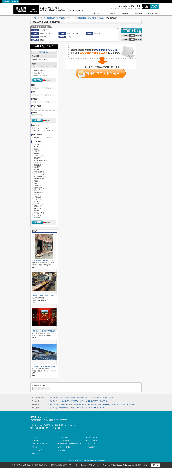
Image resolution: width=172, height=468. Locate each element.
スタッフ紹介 (92, 440)
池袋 (78, 408)
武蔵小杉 (62, 408)
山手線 (62, 404)
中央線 (56, 404)
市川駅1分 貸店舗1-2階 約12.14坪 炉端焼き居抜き (48, 295)
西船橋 (96, 408)
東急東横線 (107, 404)
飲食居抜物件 (64, 440)
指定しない (37, 128)
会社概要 (35, 440)
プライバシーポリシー (40, 444)
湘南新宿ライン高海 (79, 404)
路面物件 (63, 450)
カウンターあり (40, 174)
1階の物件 (38, 190)
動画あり (49, 137)
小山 (101, 401)
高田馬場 (84, 408)
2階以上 (37, 195)
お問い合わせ (92, 437)
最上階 (37, 201)
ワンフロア (38, 204)
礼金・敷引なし (39, 73)
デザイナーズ (39, 213)
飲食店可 (37, 144)
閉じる (155, 465)
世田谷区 (84, 398)
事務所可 (37, 211)
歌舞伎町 (91, 401)
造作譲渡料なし (40, 188)
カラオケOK (39, 178)
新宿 (97, 401)
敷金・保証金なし (40, 71)
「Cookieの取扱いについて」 (125, 465)
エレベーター (39, 208)
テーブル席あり (40, 176)
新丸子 (68, 408)
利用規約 (35, 447)
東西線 (68, 404)
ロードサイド (39, 185)
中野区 (50, 398)
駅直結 (37, 149)
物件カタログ (37, 453)
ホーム (34, 437)
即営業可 (37, 167)
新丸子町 (65, 401)
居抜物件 (37, 153)
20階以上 (38, 199)
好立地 (37, 181)
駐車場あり (38, 192)
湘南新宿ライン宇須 (95, 404)
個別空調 (37, 217)
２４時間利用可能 (40, 160)
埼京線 (123, 404)
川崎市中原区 (58, 398)
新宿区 (67, 398)
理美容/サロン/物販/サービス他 (70, 444)
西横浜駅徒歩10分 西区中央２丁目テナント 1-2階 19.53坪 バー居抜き (54, 260)
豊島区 (73, 398)
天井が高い (38, 146)
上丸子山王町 (74, 401)
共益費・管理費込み (40, 75)
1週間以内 (49, 130)
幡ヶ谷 (41, 388)
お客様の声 (91, 444)
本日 (47, 128)
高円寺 (55, 408)
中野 (49, 401)
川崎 (90, 408)
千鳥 (105, 401)
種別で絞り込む (44, 52)
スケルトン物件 (65, 447)
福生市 (111, 398)
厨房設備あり (39, 172)
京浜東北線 (131, 404)
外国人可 (37, 151)
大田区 (99, 398)
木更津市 (92, 398)
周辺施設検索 (92, 447)
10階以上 (38, 197)
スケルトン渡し (40, 156)
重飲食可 (37, 158)
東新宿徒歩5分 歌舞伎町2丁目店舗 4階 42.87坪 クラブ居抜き (51, 331)
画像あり (37, 137)
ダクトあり (38, 162)
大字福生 (83, 401)
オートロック (39, 215)
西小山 (102, 408)
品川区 (105, 398)
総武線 (50, 404)
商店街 (37, 183)
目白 (54, 401)
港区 (78, 398)
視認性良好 (38, 165)
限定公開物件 (64, 437)
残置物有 (37, 169)
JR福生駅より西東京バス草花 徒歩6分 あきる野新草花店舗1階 (52, 366)
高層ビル (37, 206)
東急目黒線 (116, 404)
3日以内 (36, 130)
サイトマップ (37, 450)
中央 (59, 401)
